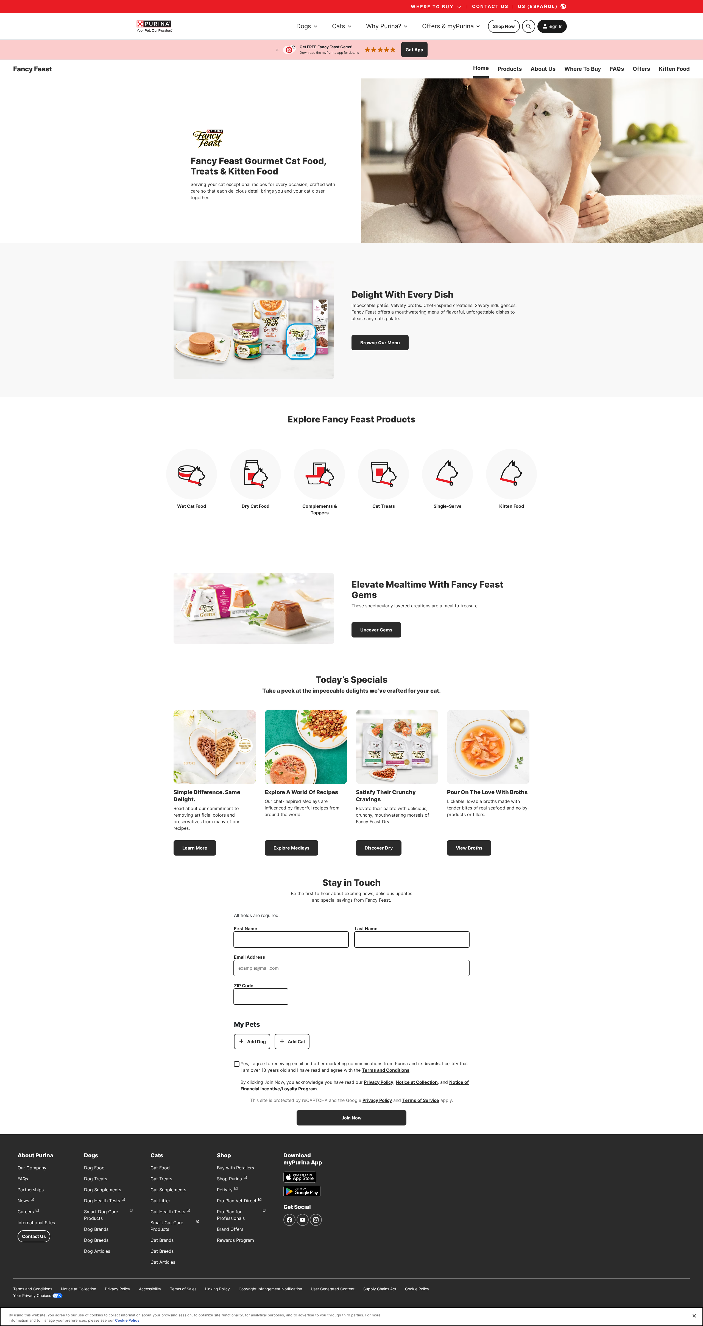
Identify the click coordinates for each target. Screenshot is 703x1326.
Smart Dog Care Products (101, 1215)
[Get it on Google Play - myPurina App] (301, 1191)
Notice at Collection (417, 1082)
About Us (543, 69)
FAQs (617, 69)
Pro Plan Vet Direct (236, 1200)
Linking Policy (217, 1288)
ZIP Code (243, 985)
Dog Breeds (96, 1240)
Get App (414, 49)
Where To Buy (582, 69)
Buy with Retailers (235, 1167)
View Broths (469, 848)
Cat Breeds (162, 1251)
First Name (245, 928)
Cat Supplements (168, 1189)
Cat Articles (162, 1262)
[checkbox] (236, 1064)
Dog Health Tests (102, 1200)
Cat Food (160, 1167)
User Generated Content (333, 1288)
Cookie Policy (417, 1288)
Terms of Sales (183, 1288)
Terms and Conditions (385, 1070)
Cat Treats (161, 1178)
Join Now (352, 1118)
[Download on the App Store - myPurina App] (299, 1177)
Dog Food (94, 1167)
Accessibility (150, 1288)
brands (432, 1063)
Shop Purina (229, 1178)
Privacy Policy (378, 1082)
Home (481, 68)
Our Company (32, 1167)
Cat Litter (160, 1200)
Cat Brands (162, 1240)
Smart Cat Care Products (166, 1226)
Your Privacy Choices (32, 1295)
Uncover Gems (376, 630)
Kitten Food (674, 69)
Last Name (366, 928)
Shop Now (504, 26)
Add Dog (256, 1041)
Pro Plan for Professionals (231, 1215)
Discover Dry (379, 848)
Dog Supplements (102, 1189)
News (23, 1200)
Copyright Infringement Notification (270, 1288)
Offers (641, 69)
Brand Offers (230, 1229)
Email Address (249, 957)
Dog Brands (96, 1229)
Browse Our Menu (380, 342)
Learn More (194, 848)
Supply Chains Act (379, 1288)
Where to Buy (432, 6)
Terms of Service (420, 1100)
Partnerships (31, 1189)
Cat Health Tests (167, 1211)
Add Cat (296, 1041)
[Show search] (528, 26)
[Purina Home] (154, 26)
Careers (26, 1211)
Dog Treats (95, 1178)
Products (510, 69)
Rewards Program (235, 1240)
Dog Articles (97, 1251)
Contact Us (34, 1236)
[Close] (277, 49)
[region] (351, 1316)
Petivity (225, 1189)
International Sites (36, 1222)
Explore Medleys (291, 848)
